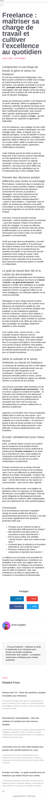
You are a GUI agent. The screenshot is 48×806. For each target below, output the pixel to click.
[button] (24, 2)
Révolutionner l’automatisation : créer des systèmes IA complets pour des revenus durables (20, 721)
